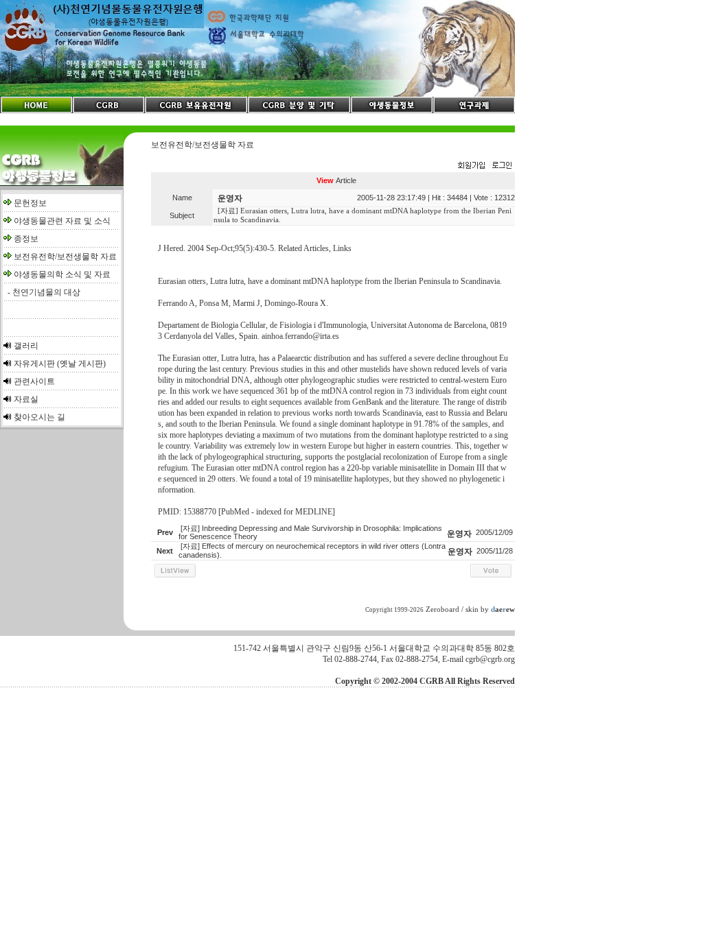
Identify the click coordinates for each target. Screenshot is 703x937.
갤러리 (26, 346)
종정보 (26, 239)
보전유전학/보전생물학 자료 (65, 256)
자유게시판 (34, 363)
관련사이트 (34, 381)
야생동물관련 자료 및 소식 (62, 221)
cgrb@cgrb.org (490, 659)
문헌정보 (30, 203)
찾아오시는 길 (39, 417)
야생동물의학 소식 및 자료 (62, 274)
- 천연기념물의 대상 (41, 292)
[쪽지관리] (484, 166)
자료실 (26, 399)
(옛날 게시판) (81, 363)
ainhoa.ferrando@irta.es (300, 336)
